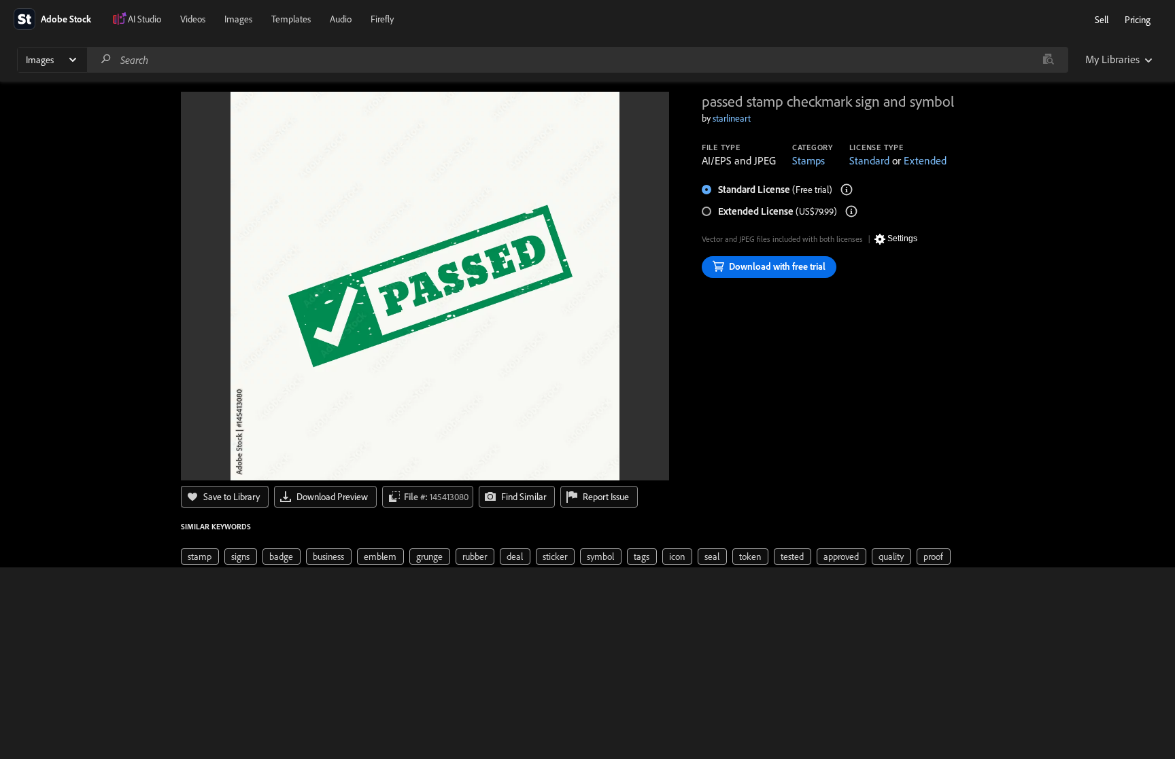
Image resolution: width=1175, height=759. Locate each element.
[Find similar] (1048, 60)
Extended (925, 160)
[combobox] (577, 60)
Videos (192, 19)
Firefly (382, 19)
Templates (291, 19)
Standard (869, 160)
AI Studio (144, 19)
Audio (341, 19)
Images (238, 19)
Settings (902, 238)
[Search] (106, 59)
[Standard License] (846, 189)
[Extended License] (851, 211)
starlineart (732, 118)
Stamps (808, 160)
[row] (200, 556)
